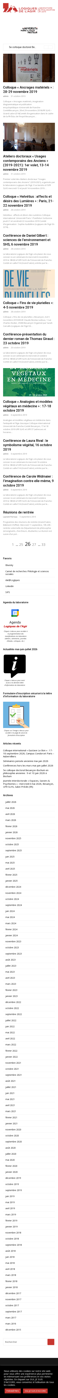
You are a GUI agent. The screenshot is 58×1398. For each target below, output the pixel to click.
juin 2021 (10, 1093)
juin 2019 (10, 1196)
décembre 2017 (13, 1293)
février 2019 (11, 1220)
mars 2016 (10, 1323)
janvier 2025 (11, 880)
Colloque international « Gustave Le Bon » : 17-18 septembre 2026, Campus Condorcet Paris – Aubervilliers (28, 753)
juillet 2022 (10, 1020)
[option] (30, 47)
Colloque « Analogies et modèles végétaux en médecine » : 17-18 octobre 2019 (28, 406)
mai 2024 (10, 917)
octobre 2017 (12, 1305)
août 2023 (10, 959)
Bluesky (9, 565)
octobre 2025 (12, 844)
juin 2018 (10, 1257)
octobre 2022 (12, 1008)
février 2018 (11, 1281)
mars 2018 (10, 1275)
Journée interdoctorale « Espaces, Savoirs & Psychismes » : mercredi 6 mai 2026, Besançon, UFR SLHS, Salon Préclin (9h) (28, 783)
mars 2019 (10, 1214)
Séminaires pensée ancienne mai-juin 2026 (25, 761)
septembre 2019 (13, 1190)
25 (21, 544)
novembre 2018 (13, 1232)
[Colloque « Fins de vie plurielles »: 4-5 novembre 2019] (29, 283)
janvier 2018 (11, 1287)
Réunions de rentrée (18, 512)
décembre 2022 (13, 1002)
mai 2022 (10, 1032)
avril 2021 (10, 1105)
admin (6, 96)
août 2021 (10, 1081)
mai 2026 (10, 808)
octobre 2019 (12, 1184)
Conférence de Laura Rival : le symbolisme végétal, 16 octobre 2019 (27, 445)
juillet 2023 (10, 965)
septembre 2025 (13, 850)
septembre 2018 (13, 1245)
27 (34, 544)
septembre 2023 (13, 953)
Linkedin (9, 586)
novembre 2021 (13, 1062)
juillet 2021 (10, 1087)
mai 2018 (10, 1263)
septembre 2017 (13, 1311)
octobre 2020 (12, 1135)
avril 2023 (10, 977)
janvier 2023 (11, 996)
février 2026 (11, 826)
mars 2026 (10, 820)
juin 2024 (10, 911)
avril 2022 (10, 1038)
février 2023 (11, 990)
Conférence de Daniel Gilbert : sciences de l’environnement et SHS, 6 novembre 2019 (26, 240)
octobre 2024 (12, 899)
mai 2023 (10, 971)
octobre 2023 (12, 947)
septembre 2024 (13, 905)
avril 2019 (10, 1208)
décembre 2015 (13, 1329)
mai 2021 (10, 1099)
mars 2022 (10, 1044)
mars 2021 (10, 1111)
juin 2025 (10, 856)
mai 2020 (10, 1160)
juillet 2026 (10, 802)
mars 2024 (10, 923)
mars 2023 (10, 984)
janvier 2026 (11, 832)
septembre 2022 (13, 1014)
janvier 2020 (11, 1172)
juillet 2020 (10, 1153)
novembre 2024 (13, 893)
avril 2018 (10, 1269)
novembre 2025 (13, 838)
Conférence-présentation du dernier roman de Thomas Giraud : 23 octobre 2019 (28, 338)
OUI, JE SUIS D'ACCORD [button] (35, 1390)
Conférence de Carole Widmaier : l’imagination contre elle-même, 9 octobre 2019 (28, 480)
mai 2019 (10, 1202)
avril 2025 (10, 868)
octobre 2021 (12, 1069)
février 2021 (11, 1117)
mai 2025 (10, 862)
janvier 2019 (11, 1226)
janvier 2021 (11, 1123)
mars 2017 (10, 1317)
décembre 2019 (13, 1178)
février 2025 (11, 874)
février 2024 (11, 929)
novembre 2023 (13, 941)
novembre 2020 (13, 1129)
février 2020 (11, 1166)
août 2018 (10, 1251)
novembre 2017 (13, 1299)
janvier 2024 (11, 935)
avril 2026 (10, 814)
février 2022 (11, 1050)
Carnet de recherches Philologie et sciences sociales (27, 573)
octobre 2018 (12, 1238)
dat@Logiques (12, 580)
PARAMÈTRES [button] (12, 1390)
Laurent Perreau (10, 516)
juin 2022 (10, 1026)
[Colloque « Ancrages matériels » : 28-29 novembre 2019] (29, 68)
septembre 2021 (13, 1075)
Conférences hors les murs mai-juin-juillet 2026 (28, 765)
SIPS (7, 592)
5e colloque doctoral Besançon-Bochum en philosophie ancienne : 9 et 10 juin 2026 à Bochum (25, 773)
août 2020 (10, 1147)
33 (43, 544)
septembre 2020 (13, 1141)
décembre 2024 (13, 886)
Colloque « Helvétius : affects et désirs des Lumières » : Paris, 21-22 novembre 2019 (28, 201)
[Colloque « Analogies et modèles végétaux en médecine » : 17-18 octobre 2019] (29, 382)
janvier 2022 (11, 1056)
